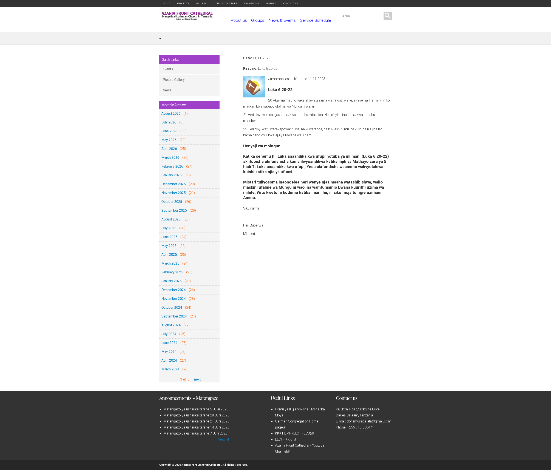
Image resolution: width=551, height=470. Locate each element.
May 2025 (168, 246)
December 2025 (173, 184)
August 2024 (171, 325)
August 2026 (171, 113)
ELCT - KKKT (285, 439)
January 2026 (171, 175)
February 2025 (172, 272)
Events (168, 69)
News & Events (282, 20)
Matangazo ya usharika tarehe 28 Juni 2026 (196, 415)
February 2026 (172, 166)
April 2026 (169, 149)
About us (239, 20)
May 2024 (168, 352)
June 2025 (169, 237)
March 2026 (170, 158)
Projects (183, 3)
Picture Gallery (174, 80)
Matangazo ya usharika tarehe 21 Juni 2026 (196, 421)
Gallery (201, 3)
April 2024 (169, 360)
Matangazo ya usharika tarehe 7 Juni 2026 (196, 433)
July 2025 (168, 228)
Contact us (290, 3)
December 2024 (173, 290)
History (271, 3)
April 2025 (169, 255)
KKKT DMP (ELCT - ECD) (294, 433)
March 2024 (170, 369)
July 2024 (168, 334)
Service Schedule (315, 20)
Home (166, 3)
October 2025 (171, 202)
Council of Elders (225, 3)
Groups (257, 20)
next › (198, 379)
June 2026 (169, 131)
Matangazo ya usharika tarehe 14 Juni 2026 (196, 427)
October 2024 (171, 307)
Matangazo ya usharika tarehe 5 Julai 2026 (196, 409)
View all (223, 439)
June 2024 (169, 343)
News (167, 90)
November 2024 (173, 299)
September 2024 (174, 316)
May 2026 (168, 140)
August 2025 (171, 219)
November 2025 (173, 193)
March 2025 (170, 263)
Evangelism (251, 3)
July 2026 (168, 122)
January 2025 (171, 281)
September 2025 (174, 210)
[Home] (187, 19)
